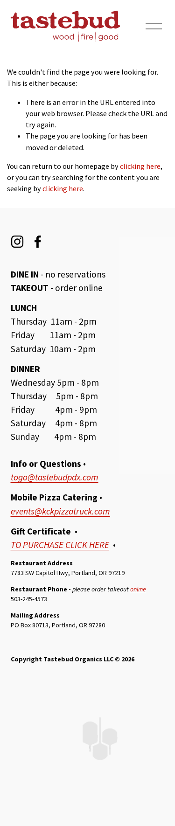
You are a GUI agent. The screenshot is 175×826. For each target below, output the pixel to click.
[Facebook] (37, 241)
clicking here (140, 166)
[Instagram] (17, 241)
